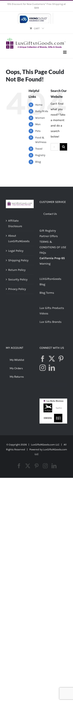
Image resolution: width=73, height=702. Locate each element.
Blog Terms (47, 292)
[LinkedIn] (52, 368)
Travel (38, 148)
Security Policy (17, 279)
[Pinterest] (61, 359)
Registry (40, 155)
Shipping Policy (18, 260)
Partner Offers (49, 236)
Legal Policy (15, 250)
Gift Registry (48, 230)
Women (40, 118)
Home (38, 104)
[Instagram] (43, 368)
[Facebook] (43, 359)
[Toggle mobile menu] (65, 52)
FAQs (43, 252)
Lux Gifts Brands (51, 322)
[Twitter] (52, 359)
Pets (37, 131)
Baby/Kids (41, 111)
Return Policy (17, 270)
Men (37, 124)
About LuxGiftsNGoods (19, 238)
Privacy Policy (17, 289)
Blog (38, 161)
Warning (45, 263)
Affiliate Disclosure (15, 223)
